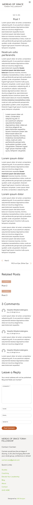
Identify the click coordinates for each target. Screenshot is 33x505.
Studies (4, 470)
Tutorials (6, 281)
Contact (5, 487)
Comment (6, 386)
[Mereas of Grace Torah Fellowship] (13, 7)
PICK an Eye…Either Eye (19, 263)
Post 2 (7, 260)
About (4, 483)
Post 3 (4, 295)
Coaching (5, 473)
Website (5, 422)
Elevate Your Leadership (10, 476)
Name (4, 408)
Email (5, 415)
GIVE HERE (6, 490)
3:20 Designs (21, 498)
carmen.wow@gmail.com (11, 460)
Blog (3, 480)
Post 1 (16, 19)
